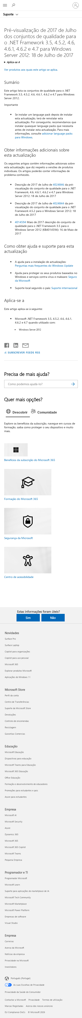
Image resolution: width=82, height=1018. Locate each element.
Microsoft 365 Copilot (15, 847)
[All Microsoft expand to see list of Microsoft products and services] (5, 5)
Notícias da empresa (15, 954)
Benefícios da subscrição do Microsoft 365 (29, 460)
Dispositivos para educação (18, 758)
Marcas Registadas (14, 1005)
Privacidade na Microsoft (17, 960)
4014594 (20, 222)
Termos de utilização (52, 999)
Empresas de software (15, 916)
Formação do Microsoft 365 (21, 499)
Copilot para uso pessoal (17, 657)
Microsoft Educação (14, 752)
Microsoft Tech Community (18, 897)
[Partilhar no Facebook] (7, 344)
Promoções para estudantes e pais (21, 790)
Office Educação (12, 777)
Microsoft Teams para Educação (20, 764)
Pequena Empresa (13, 859)
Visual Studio (11, 922)
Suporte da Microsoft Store (18, 708)
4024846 (58, 184)
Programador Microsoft (16, 878)
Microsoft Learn (12, 884)
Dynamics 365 (11, 834)
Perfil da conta (12, 695)
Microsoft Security (13, 821)
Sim (28, 618)
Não (53, 618)
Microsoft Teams (13, 853)
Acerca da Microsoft (14, 947)
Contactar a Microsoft (15, 999)
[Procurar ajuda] (14, 5)
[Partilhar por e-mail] (24, 344)
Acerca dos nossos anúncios (39, 1005)
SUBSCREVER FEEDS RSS (24, 352)
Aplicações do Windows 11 (17, 677)
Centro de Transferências (17, 701)
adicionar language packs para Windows (43, 135)
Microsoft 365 (11, 664)
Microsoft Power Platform (17, 910)
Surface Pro (10, 638)
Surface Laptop (12, 645)
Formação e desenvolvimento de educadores (26, 784)
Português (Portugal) (20, 978)
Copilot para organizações (17, 651)
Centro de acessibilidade (18, 577)
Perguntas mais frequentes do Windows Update (44, 265)
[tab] (18, 412)
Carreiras (9, 941)
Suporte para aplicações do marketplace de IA (27, 890)
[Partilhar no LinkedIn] (14, 344)
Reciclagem (10, 727)
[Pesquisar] (73, 384)
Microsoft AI (11, 815)
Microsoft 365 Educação (16, 771)
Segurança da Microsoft (18, 538)
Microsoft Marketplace (16, 903)
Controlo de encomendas (17, 720)
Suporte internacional (64, 288)
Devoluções (10, 714)
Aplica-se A (13, 62)
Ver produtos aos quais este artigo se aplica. (31, 69)
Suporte (8, 14)
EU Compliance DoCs (15, 1012)
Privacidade (34, 999)
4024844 (58, 203)
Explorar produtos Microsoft (18, 670)
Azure (7, 827)
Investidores (11, 966)
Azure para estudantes (16, 796)
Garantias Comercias (15, 733)
